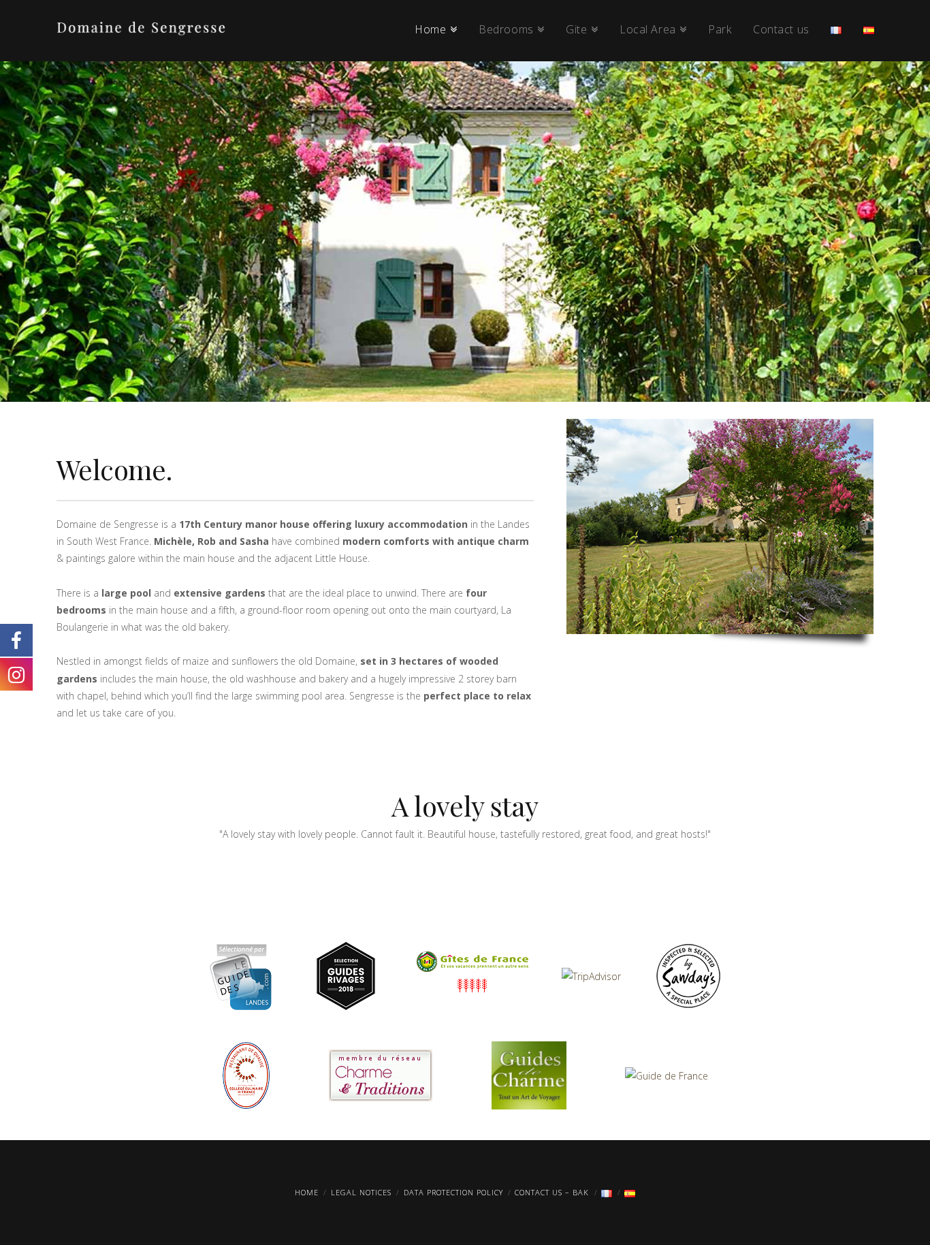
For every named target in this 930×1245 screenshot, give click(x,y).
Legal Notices (361, 1192)
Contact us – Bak (552, 1192)
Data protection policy (453, 1192)
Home (307, 1192)
